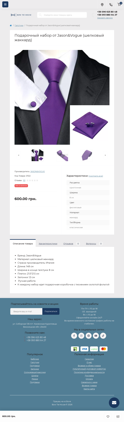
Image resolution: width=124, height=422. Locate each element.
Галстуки (19, 25)
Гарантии (89, 359)
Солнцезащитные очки (35, 372)
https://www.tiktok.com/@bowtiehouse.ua (103, 336)
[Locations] (102, 4)
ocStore (67, 401)
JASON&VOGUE (37, 171)
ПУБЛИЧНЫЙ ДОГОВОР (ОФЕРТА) (89, 369)
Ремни (35, 379)
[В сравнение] (118, 416)
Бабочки (35, 359)
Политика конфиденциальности (89, 372)
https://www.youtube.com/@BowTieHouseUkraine (96, 336)
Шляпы (34, 375)
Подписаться (51, 311)
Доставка (89, 375)
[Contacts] (110, 4)
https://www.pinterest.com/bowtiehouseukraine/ (89, 336)
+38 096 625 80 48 (107, 11)
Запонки (35, 369)
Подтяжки (35, 366)
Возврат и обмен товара (89, 366)
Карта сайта (89, 389)
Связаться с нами (89, 382)
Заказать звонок (105, 18)
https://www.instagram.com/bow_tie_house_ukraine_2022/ (81, 336)
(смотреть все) (96, 176)
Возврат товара (89, 385)
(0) (24, 180)
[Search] (40, 15)
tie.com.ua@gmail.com (89, 342)
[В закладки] (108, 416)
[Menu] (5, 4)
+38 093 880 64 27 (107, 14)
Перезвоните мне (35, 344)
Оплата (89, 379)
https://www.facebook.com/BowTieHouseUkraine (74, 336)
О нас (89, 362)
